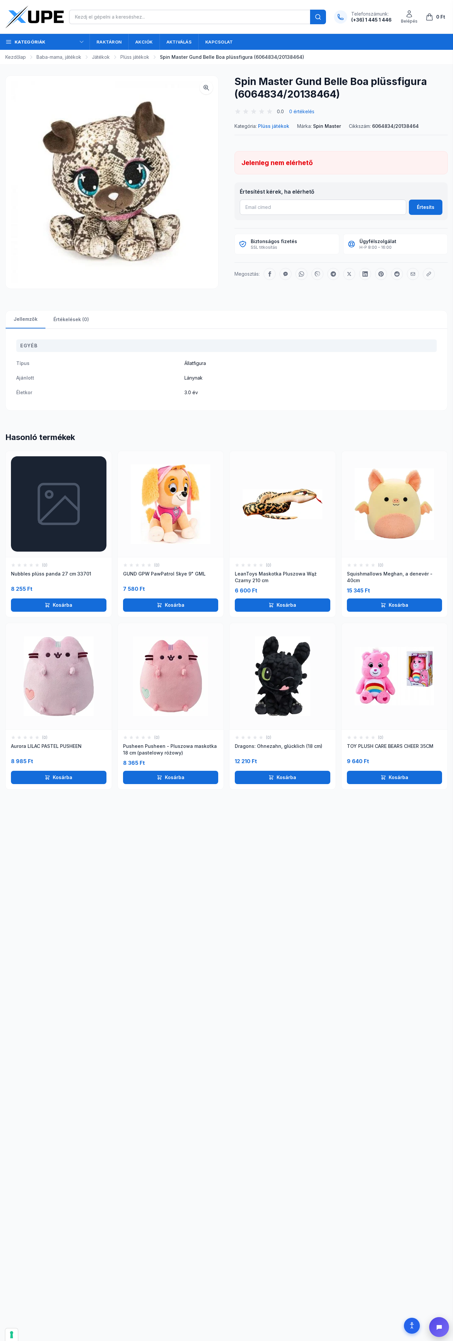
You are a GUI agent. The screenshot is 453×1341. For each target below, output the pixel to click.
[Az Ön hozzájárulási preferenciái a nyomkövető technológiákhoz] (11, 1334)
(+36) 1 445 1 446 (371, 20)
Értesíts (425, 207)
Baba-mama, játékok (58, 57)
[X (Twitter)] (349, 274)
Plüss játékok (134, 57)
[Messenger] (285, 274)
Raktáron (109, 42)
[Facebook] (270, 274)
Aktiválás (179, 42)
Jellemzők (25, 319)
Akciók (144, 42)
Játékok (101, 57)
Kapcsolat (219, 42)
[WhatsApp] (301, 274)
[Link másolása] (429, 274)
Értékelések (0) (71, 319)
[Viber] (317, 274)
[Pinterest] (381, 274)
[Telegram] (333, 274)
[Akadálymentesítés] (412, 1326)
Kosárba (62, 605)
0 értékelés (301, 111)
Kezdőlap (15, 57)
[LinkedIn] (365, 274)
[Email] (413, 274)
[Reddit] (397, 274)
